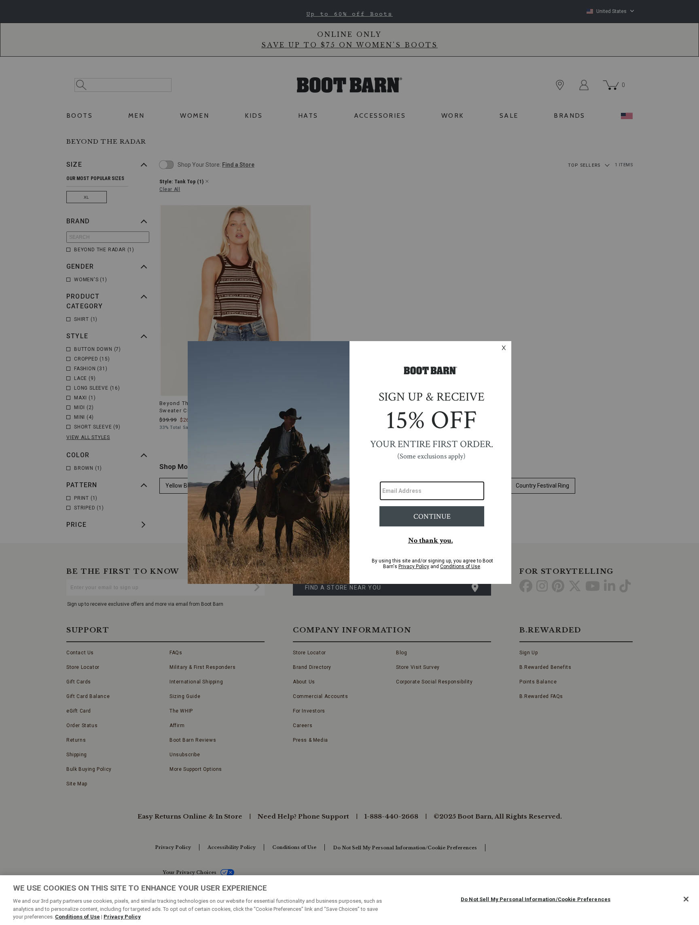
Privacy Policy (122, 917)
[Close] (686, 899)
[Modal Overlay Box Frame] (349, 462)
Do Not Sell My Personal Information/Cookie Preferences (535, 899)
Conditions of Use (77, 917)
